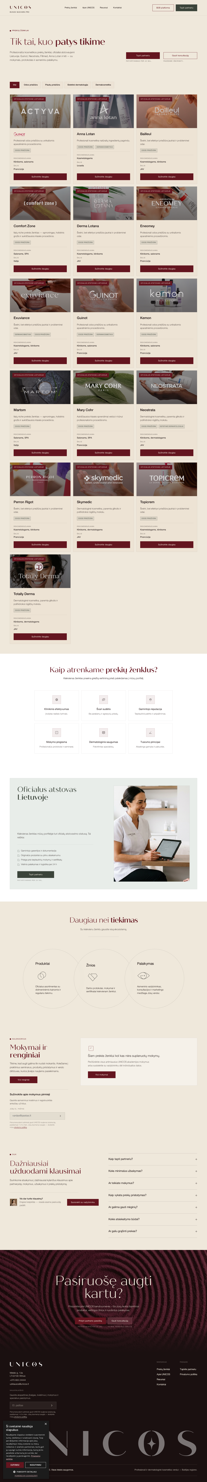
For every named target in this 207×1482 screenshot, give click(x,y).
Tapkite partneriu (188, 1369)
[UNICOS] (103, 1445)
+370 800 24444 (18, 1380)
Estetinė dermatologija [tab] (78, 85)
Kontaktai (117, 8)
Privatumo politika (188, 1374)
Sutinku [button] (15, 1465)
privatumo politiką (20, 1127)
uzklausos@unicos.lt (19, 1384)
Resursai (104, 8)
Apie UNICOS (88, 8)
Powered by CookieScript (26, 1475)
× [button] (45, 1424)
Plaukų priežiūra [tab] (52, 85)
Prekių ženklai (71, 8)
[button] (26, 1472)
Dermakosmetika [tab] (103, 85)
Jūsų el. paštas (17, 1109)
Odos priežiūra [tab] (31, 85)
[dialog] (26, 1450)
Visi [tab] (14, 85)
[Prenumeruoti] (60, 1116)
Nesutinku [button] (35, 1465)
